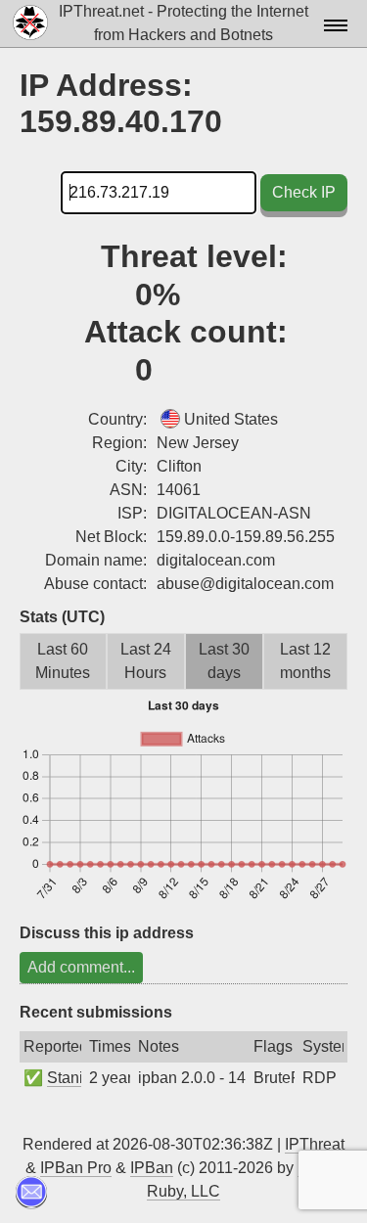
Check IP (304, 192)
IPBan (151, 1167)
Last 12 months (305, 661)
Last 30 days (224, 661)
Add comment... (81, 967)
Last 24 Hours (145, 661)
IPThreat (314, 1144)
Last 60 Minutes (62, 661)
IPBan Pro (76, 1167)
